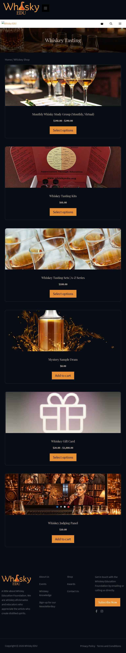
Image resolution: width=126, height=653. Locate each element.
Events (42, 584)
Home (8, 59)
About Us (44, 576)
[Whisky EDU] (9, 24)
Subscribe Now (107, 602)
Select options (63, 130)
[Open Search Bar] (111, 24)
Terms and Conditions (109, 646)
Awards (71, 584)
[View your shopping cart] (101, 24)
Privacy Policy (87, 646)
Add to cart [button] (63, 375)
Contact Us (73, 591)
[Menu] (45, 8)
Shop (70, 576)
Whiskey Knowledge (45, 593)
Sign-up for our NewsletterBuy (47, 604)
